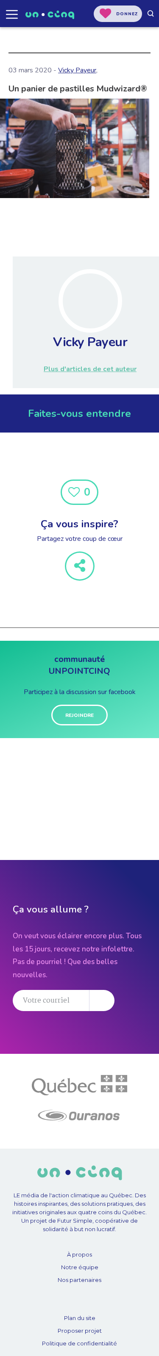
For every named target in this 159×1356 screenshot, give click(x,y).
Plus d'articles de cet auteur (90, 369)
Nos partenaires (79, 1279)
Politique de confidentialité (79, 1343)
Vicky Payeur (77, 70)
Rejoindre (79, 715)
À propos (79, 1254)
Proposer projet (80, 1330)
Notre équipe (79, 1267)
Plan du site (79, 1318)
